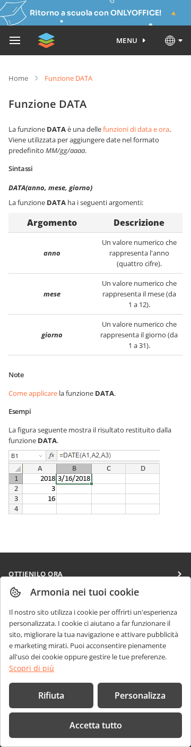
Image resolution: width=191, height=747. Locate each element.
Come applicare (32, 393)
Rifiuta (51, 695)
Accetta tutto (96, 725)
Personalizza (140, 695)
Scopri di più (31, 668)
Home (18, 78)
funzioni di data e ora (136, 129)
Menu (127, 40)
